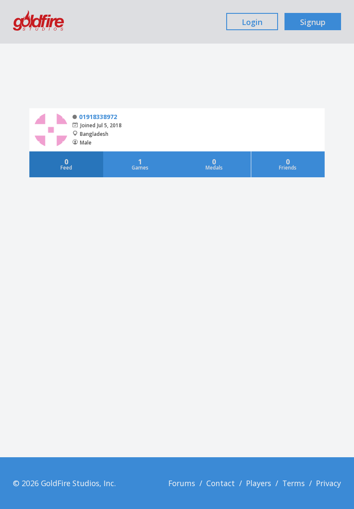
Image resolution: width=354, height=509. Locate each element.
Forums (181, 483)
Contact (220, 483)
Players (258, 483)
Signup (313, 22)
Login (252, 22)
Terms (293, 483)
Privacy (328, 483)
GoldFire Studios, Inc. (78, 483)
